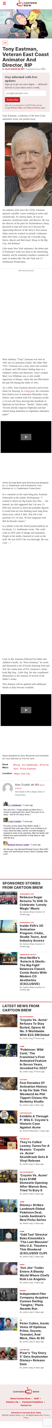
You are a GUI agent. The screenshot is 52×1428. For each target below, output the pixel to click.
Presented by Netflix (28, 954)
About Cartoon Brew (20, 1398)
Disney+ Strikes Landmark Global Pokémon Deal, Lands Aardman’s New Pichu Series (33, 1212)
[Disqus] (26, 834)
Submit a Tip (12, 1402)
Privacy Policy (17, 108)
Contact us (26, 1405)
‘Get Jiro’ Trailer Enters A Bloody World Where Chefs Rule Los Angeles (34, 1273)
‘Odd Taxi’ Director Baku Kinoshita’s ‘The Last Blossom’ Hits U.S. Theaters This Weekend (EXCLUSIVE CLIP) (34, 1244)
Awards (23, 1290)
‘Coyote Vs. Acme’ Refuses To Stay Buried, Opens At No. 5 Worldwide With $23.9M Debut (34, 1027)
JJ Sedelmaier (30, 764)
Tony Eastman (28, 768)
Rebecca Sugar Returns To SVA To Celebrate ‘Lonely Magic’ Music (34, 902)
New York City (22, 773)
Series (22, 1264)
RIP (5, 43)
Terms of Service (33, 108)
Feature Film (24, 1139)
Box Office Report (27, 1016)
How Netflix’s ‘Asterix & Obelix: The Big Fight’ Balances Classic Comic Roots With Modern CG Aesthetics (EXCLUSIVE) (33, 971)
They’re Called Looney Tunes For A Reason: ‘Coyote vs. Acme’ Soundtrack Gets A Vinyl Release (34, 1151)
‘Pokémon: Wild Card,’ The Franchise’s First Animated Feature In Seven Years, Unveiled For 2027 (33, 1059)
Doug (17, 764)
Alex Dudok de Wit (15, 69)
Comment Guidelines (32, 1402)
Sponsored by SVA (27, 894)
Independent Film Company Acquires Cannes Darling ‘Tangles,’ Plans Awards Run (34, 1301)
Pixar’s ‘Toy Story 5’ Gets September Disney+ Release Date (34, 1358)
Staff (36, 1398)
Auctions (23, 1079)
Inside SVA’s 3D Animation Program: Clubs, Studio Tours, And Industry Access (33, 933)
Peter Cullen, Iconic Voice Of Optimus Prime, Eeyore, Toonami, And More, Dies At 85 (34, 1330)
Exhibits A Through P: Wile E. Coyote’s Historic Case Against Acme (34, 1121)
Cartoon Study (26, 1113)
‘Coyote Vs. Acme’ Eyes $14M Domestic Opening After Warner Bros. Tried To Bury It (34, 1182)
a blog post (29, 391)
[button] (26, 437)
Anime (22, 1046)
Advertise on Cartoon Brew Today (26, 1413)
